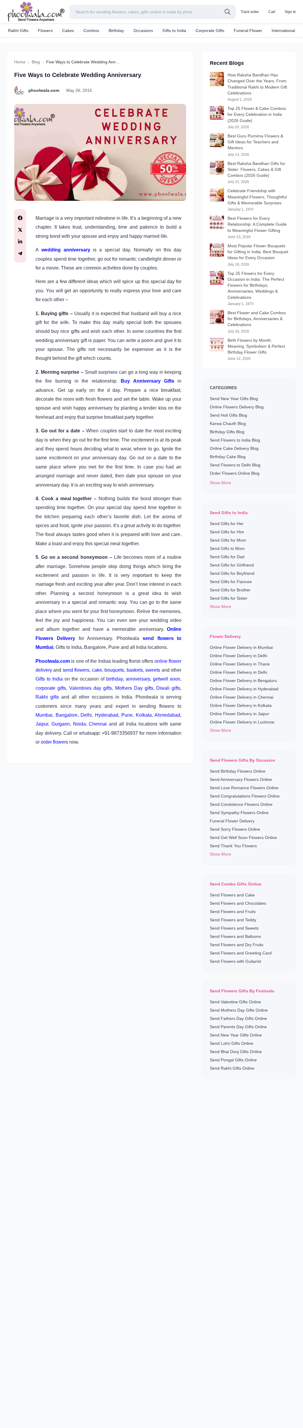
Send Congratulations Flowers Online (245, 796)
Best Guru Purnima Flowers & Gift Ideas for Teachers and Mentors (255, 142)
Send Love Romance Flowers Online (244, 787)
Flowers (45, 30)
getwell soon (166, 678)
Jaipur (42, 723)
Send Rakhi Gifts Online (232, 1068)
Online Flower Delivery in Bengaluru (243, 680)
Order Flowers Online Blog (235, 473)
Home (19, 62)
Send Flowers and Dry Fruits (236, 944)
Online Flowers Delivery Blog (237, 407)
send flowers (76, 670)
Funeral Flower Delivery (232, 821)
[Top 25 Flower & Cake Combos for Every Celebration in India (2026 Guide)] (217, 117)
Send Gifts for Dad (227, 556)
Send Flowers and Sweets (234, 928)
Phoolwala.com (53, 661)
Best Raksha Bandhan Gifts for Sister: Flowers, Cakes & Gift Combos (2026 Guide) (256, 169)
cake (97, 670)
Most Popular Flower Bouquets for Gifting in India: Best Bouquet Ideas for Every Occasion (258, 251)
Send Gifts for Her (227, 523)
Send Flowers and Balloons (235, 936)
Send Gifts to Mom (227, 548)
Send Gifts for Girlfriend (232, 565)
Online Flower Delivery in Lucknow (242, 722)
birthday (114, 678)
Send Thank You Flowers (233, 845)
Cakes (68, 30)
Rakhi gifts (47, 696)
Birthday (116, 30)
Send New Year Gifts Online (236, 1035)
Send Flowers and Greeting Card (241, 953)
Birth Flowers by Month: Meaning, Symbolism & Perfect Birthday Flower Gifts (256, 346)
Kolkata (144, 715)
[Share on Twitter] (20, 230)
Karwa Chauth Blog (228, 423)
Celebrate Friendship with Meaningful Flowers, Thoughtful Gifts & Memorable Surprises (257, 196)
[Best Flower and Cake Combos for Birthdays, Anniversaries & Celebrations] (217, 322)
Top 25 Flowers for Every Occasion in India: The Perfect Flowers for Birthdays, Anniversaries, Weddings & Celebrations (256, 285)
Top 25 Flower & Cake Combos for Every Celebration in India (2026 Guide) (257, 114)
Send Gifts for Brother (230, 590)
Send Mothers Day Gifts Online (239, 1010)
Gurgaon (60, 723)
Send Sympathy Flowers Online (239, 812)
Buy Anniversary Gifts (147, 381)
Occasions (143, 30)
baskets (135, 670)
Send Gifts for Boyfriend (232, 573)
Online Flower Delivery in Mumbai (241, 647)
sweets (153, 670)
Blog (36, 62)
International (283, 30)
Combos (91, 30)
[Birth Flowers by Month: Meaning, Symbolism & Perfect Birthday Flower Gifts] (217, 349)
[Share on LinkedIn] (20, 242)
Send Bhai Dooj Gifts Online (236, 1051)
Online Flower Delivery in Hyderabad (244, 688)
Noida (79, 723)
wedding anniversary (65, 249)
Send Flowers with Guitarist (235, 961)
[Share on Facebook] (20, 218)
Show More (220, 482)
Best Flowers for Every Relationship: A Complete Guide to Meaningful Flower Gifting (257, 224)
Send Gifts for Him (227, 532)
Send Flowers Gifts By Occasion (242, 760)
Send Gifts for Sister (228, 598)
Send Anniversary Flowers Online (241, 779)
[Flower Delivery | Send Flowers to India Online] (100, 152)
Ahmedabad (167, 715)
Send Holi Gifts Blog (228, 415)
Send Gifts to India (229, 512)
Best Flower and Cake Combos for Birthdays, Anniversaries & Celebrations (257, 318)
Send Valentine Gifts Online (235, 1001)
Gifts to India (174, 30)
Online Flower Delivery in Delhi (238, 655)
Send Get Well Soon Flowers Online (243, 837)
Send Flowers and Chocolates (238, 903)
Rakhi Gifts (18, 30)
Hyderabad (106, 715)
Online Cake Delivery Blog (234, 448)
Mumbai (44, 715)
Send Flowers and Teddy (233, 919)
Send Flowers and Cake (232, 895)
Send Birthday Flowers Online (237, 771)
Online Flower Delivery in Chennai (241, 697)
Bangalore (67, 715)
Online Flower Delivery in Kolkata (241, 705)
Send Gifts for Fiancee (231, 581)
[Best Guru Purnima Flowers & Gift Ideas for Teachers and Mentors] (217, 145)
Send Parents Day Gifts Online (238, 1026)
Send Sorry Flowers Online (235, 829)
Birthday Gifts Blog (227, 431)
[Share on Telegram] (20, 253)
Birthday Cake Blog (228, 456)
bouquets (114, 670)
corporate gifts (51, 688)
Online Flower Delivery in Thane (240, 664)
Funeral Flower (248, 30)
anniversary (138, 678)
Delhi (86, 715)
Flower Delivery (225, 636)
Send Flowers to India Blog (235, 440)
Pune (127, 715)
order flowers (54, 742)
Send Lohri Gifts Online (231, 1043)
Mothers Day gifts (134, 688)
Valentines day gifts (90, 688)
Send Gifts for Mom (228, 540)
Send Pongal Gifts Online (233, 1060)
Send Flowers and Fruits (233, 911)
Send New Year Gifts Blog (234, 398)
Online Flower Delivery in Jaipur (239, 713)
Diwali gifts (168, 688)
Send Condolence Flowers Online (241, 804)
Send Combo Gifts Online (235, 884)
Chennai (99, 723)
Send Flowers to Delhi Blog (235, 465)
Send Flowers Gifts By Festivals (242, 991)
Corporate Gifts (210, 30)
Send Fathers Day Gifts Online (238, 1018)
